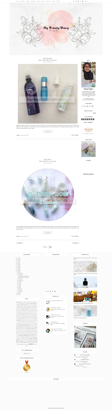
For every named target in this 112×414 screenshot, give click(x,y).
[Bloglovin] (83, 1)
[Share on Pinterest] (24, 135)
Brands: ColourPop (21, 310)
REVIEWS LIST (48, 1)
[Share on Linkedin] (26, 135)
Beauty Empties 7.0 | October (47, 161)
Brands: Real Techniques (24, 332)
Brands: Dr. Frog (25, 311)
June (19, 284)
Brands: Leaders (31, 321)
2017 (18, 269)
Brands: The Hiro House (22, 339)
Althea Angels (18, 302)
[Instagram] (78, 1)
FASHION (53, 1)
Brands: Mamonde (22, 324)
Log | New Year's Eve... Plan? (55, 314)
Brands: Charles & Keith (31, 309)
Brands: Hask (21, 317)
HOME (17, 1)
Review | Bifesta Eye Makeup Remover (80, 317)
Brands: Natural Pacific (22, 328)
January (19, 291)
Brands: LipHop (33, 323)
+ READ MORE (47, 131)
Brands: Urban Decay (31, 341)
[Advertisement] (47, 149)
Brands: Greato (34, 314)
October (19, 278)
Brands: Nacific (32, 327)
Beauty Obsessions (47, 58)
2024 (18, 259)
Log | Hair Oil (76, 289)
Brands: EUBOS (25, 313)
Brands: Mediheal (26, 325)
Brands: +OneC (23, 302)
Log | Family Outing (54, 321)
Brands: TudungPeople (20, 341)
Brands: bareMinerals (20, 344)
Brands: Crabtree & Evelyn (28, 310)
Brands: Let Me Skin (27, 323)
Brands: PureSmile (24, 331)
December (20, 273)
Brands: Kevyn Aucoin (23, 320)
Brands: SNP (18, 334)
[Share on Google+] (28, 135)
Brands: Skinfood (23, 335)
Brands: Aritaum (33, 303)
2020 (18, 265)
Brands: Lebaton (22, 323)
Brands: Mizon (35, 325)
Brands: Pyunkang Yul (31, 331)
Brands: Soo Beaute (31, 337)
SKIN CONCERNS (33, 1)
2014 (18, 293)
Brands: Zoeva (26, 342)
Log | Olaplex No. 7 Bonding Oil (56, 307)
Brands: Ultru (26, 341)
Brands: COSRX (24, 309)
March (19, 288)
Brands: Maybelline (19, 325)
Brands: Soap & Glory (30, 335)
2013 (18, 294)
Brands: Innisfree (22, 318)
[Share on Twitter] (23, 135)
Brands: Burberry (19, 309)
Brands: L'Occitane (21, 321)
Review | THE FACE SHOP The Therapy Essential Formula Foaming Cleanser (85, 274)
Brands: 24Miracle (27, 302)
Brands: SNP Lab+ (22, 334)
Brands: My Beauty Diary (20, 327)
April (19, 287)
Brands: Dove (21, 311)
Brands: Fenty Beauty (28, 314)
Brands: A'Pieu (33, 302)
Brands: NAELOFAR (27, 327)
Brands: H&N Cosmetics (25, 316)
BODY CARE (43, 1)
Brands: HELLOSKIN (32, 316)
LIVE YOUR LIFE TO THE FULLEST (85, 364)
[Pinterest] (80, 1)
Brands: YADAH (22, 342)
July (19, 283)
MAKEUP (38, 1)
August (19, 281)
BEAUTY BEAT (22, 1)
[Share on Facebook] (21, 135)
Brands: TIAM (27, 338)
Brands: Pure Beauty (19, 331)
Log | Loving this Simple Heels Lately (57, 300)
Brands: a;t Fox (31, 342)
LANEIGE (31, 344)
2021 (18, 263)
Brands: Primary (34, 330)
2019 (18, 266)
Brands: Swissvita (22, 338)
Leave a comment (75, 135)
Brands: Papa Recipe (23, 330)
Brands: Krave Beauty (34, 320)
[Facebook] (74, 1)
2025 (18, 257)
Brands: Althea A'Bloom (27, 303)
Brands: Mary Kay (34, 324)
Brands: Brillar (34, 307)
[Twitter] (76, 1)
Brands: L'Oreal (26, 321)
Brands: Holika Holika (31, 317)
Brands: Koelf (28, 320)
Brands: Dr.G (21, 313)
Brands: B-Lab (19, 304)
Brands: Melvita (31, 325)
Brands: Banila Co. (25, 304)
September (20, 280)
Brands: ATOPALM (21, 303)
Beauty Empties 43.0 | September (56, 329)
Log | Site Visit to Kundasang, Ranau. (82, 356)
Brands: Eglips (30, 313)
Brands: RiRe (30, 332)
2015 (18, 272)
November (20, 274)
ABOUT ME (58, 1)
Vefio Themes (62, 408)
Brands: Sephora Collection (29, 334)
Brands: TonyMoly (34, 339)
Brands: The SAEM (28, 339)
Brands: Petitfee (28, 330)
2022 (18, 262)
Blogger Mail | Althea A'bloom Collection (88, 141)
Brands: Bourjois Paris (28, 307)
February (20, 290)
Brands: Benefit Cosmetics (30, 306)
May (19, 285)
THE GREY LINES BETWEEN (85, 355)
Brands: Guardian (19, 316)
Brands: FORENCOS (22, 314)
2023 (18, 260)
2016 (18, 270)
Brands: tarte (26, 344)
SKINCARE (27, 1)
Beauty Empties (47, 159)
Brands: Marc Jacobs (28, 324)
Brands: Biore (22, 307)
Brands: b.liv (35, 342)
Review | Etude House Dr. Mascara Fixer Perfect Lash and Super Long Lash (85, 258)
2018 (18, 267)
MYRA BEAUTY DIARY (85, 359)
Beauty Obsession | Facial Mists (47, 60)
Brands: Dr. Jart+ (31, 311)
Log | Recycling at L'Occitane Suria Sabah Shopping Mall (83, 303)
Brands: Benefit (23, 306)
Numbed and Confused (79, 365)
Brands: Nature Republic (31, 328)
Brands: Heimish (25, 317)
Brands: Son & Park (25, 337)
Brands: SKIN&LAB (34, 332)
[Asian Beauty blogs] (26, 372)
